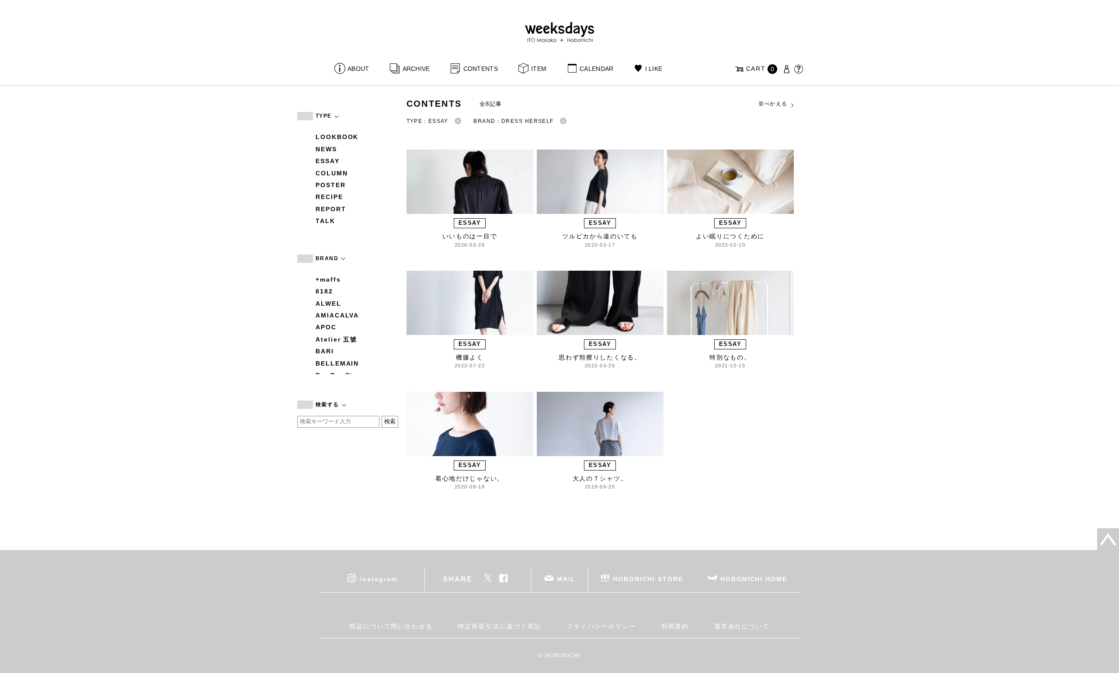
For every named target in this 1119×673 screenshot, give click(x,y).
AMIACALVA (337, 315)
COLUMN (332, 173)
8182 (324, 291)
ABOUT (358, 68)
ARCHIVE (416, 68)
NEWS (326, 149)
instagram (378, 578)
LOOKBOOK (337, 136)
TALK (325, 220)
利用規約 (675, 626)
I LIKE (653, 68)
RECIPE (329, 196)
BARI (325, 351)
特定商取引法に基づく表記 (499, 626)
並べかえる (773, 104)
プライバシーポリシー (601, 626)
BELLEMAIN (337, 363)
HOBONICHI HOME (753, 578)
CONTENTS (480, 68)
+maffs (328, 279)
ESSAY (328, 160)
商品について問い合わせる (391, 626)
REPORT (331, 209)
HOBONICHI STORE (648, 578)
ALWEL (328, 303)
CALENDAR (596, 68)
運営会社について (742, 626)
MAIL (566, 578)
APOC (326, 327)
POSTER (331, 184)
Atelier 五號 (336, 339)
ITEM (538, 68)
